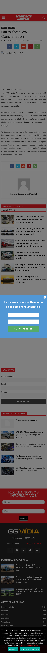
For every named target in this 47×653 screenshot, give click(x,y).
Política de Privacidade (29, 645)
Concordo (13, 649)
